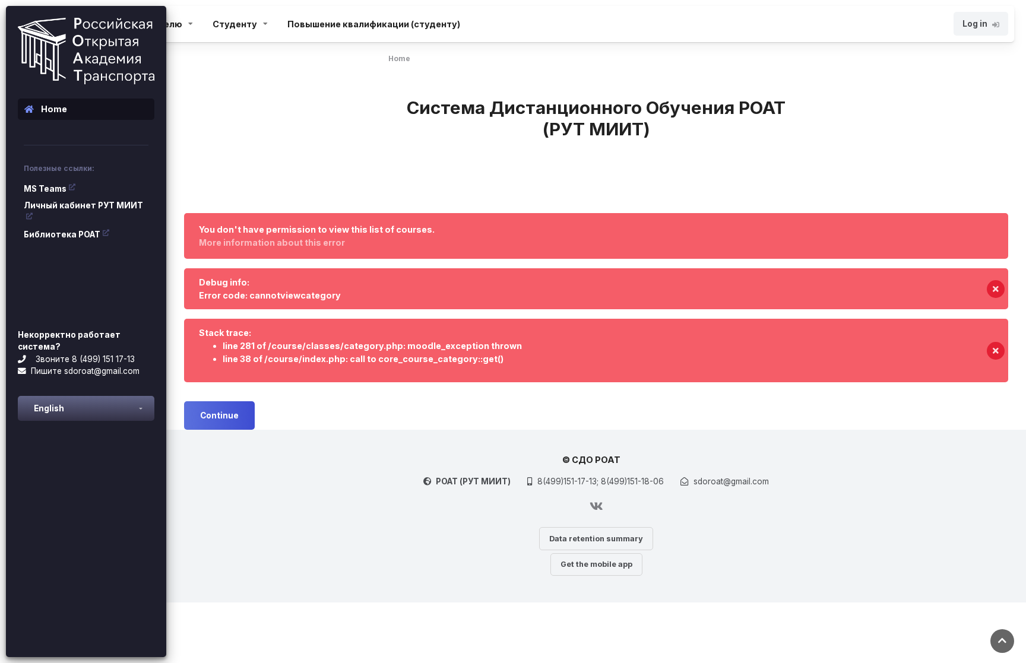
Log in (974, 23)
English (49, 408)
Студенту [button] (235, 24)
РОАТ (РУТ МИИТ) (473, 481)
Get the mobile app (596, 564)
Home (399, 58)
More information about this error (272, 242)
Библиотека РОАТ (62, 234)
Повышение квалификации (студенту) (373, 24)
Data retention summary (596, 538)
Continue (219, 415)
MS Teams (45, 188)
